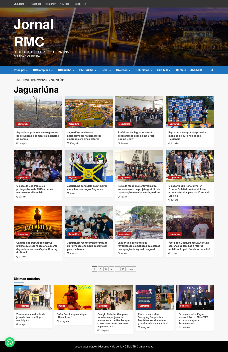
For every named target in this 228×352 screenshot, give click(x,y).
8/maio (124, 253)
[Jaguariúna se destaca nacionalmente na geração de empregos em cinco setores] (89, 112)
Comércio (184, 305)
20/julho (73, 193)
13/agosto (74, 143)
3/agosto (125, 143)
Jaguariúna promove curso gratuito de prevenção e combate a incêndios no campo (37, 135)
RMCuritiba (86, 70)
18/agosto (23, 143)
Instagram (50, 3)
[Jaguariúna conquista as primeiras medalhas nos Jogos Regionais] (89, 166)
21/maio (23, 256)
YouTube (64, 3)
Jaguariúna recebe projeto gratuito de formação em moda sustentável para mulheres (87, 246)
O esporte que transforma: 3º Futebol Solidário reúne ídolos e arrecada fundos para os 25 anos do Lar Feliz (189, 190)
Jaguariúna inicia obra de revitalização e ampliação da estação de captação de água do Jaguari (139, 246)
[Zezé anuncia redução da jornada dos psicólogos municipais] (33, 297)
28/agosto (23, 324)
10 (123, 269)
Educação (103, 305)
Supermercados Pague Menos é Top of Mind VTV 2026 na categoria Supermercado (193, 318)
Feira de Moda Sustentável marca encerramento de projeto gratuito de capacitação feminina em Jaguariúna (139, 189)
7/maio (174, 253)
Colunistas (142, 70)
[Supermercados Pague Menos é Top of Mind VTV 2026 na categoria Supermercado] (195, 297)
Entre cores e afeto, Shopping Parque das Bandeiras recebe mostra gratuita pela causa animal (153, 318)
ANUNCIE (196, 70)
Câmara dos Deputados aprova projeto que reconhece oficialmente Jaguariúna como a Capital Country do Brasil (37, 247)
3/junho (174, 199)
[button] (212, 70)
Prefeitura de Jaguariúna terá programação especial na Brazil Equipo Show (136, 135)
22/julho (175, 143)
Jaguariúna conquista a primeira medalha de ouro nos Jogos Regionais (187, 135)
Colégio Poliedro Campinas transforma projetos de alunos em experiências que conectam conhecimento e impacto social (113, 320)
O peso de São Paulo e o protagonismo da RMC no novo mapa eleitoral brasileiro (34, 189)
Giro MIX (162, 70)
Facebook (36, 3)
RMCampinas (41, 70)
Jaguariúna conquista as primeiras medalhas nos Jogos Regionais (87, 187)
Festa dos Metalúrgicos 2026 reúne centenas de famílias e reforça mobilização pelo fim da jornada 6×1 (189, 246)
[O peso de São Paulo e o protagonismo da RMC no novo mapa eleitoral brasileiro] (38, 166)
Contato (181, 70)
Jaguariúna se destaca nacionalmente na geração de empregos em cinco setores (84, 135)
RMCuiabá (64, 70)
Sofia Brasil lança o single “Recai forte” (72, 315)
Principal (19, 70)
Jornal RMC (34, 32)
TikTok (76, 3)
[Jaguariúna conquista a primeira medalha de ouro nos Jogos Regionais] (190, 112)
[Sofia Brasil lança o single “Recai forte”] (73, 297)
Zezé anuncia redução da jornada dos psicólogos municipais (30, 317)
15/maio (73, 253)
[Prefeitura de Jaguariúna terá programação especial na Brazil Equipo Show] (139, 112)
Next (131, 269)
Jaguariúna (23, 123)
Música (61, 305)
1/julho (124, 196)
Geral (104, 70)
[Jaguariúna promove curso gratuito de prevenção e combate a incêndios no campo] (38, 112)
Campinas (144, 305)
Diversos (122, 70)
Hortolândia (23, 305)
